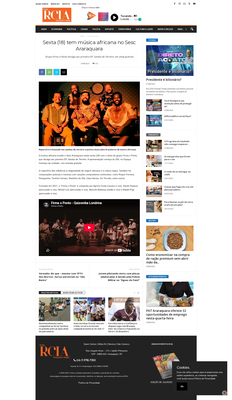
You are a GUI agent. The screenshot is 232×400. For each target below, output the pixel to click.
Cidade (84, 29)
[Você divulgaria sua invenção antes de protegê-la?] (154, 105)
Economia (56, 29)
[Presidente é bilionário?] (169, 60)
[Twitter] (189, 4)
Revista (66, 4)
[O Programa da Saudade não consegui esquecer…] (154, 146)
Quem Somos (42, 4)
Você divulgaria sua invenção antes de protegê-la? (178, 103)
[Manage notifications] (224, 393)
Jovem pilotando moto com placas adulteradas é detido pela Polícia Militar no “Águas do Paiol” (119, 277)
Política (71, 29)
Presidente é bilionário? (163, 80)
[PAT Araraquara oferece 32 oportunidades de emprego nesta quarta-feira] (169, 294)
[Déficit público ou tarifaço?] (154, 121)
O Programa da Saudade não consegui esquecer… (176, 143)
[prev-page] (134, 292)
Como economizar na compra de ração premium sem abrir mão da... (168, 258)
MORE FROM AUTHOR (73, 292)
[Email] (64, 72)
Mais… (181, 29)
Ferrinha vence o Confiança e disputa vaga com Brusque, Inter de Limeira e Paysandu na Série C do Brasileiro (124, 327)
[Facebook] (175, 4)
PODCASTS (153, 135)
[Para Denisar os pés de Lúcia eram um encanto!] (154, 206)
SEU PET (152, 220)
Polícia (96, 29)
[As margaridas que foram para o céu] (154, 161)
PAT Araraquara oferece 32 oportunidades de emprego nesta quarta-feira (166, 314)
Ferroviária (124, 29)
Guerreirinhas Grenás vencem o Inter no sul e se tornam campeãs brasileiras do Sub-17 (89, 326)
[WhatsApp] (49, 72)
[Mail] (184, 4)
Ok (182, 386)
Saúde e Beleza (165, 29)
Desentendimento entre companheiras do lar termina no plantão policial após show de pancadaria (53, 327)
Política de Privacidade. (205, 378)
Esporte (109, 29)
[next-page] (138, 292)
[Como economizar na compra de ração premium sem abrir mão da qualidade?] (169, 238)
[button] (191, 29)
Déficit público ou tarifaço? (177, 116)
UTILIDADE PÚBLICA (157, 276)
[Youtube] (194, 4)
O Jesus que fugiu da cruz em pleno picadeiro (178, 188)
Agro (44, 29)
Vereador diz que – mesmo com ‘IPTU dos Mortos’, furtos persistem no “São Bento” (62, 277)
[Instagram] (179, 4)
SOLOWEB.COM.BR (100, 366)
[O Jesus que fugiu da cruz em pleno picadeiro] (154, 191)
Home (82, 36)
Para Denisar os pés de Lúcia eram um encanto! (178, 203)
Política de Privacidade (89, 383)
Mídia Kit (55, 4)
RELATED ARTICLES (49, 292)
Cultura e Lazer (144, 29)
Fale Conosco (79, 4)
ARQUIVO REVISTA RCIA (162, 344)
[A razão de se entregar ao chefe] (154, 176)
